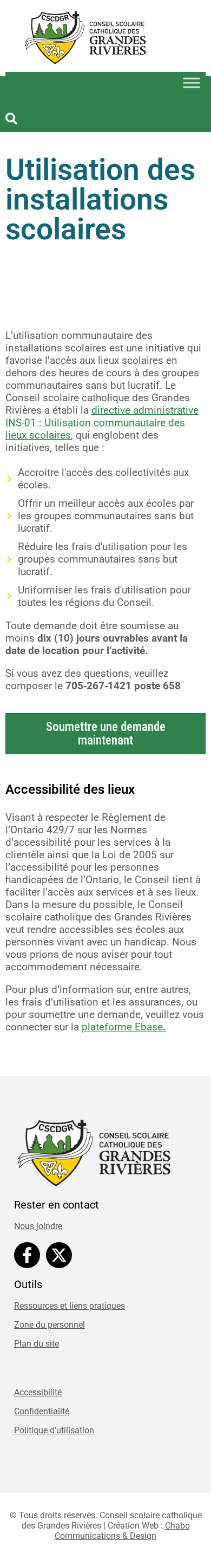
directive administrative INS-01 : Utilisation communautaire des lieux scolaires (102, 422)
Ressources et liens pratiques (69, 1306)
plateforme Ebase (124, 1027)
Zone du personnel (49, 1325)
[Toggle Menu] (191, 83)
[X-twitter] (59, 1255)
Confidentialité (41, 1411)
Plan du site (36, 1344)
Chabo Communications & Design (122, 1530)
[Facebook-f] (27, 1255)
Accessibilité (38, 1392)
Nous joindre (38, 1226)
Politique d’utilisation (54, 1430)
